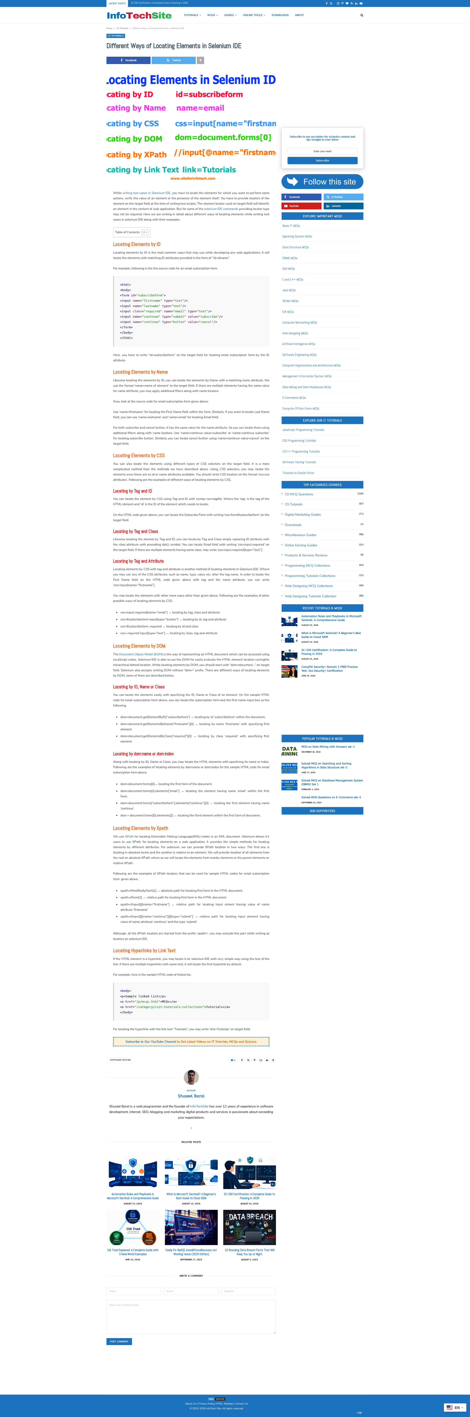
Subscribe (322, 160)
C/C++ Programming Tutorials (301, 451)
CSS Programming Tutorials (299, 440)
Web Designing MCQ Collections (309, 586)
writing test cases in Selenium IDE (146, 193)
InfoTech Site (213, 1408)
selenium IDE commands (221, 209)
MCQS (211, 15)
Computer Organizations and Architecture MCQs (311, 365)
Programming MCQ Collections (307, 565)
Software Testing (120, 1060)
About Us (190, 1403)
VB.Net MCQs (290, 301)
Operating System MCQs (297, 236)
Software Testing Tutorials (299, 462)
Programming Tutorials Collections (310, 576)
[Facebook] (88, 204)
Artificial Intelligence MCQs (298, 344)
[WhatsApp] (88, 288)
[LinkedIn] (88, 241)
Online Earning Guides (301, 545)
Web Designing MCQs (295, 333)
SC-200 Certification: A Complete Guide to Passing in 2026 (249, 1196)
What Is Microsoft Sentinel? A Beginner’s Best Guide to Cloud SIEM (191, 1196)
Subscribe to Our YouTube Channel (151, 1042)
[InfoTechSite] (139, 15)
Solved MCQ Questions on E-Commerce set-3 (331, 797)
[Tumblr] (88, 250)
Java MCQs (289, 290)
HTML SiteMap (224, 1403)
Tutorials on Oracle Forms (298, 473)
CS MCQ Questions (299, 494)
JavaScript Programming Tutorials (303, 430)
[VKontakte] (88, 269)
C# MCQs (288, 312)
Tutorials (191, 15)
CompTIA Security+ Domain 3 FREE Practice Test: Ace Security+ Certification (167, 2)
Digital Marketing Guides (303, 514)
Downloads (280, 15)
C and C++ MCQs (292, 279)
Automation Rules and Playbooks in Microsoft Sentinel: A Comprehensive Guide (133, 1196)
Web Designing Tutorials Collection (310, 596)
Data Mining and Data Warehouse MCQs (306, 387)
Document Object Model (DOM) (141, 654)
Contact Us (241, 1403)
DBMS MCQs (290, 258)
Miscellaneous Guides (300, 535)
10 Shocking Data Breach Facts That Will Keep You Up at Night (249, 1252)
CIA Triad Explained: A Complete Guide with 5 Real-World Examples (132, 1252)
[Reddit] (88, 260)
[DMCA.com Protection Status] (216, 1399)
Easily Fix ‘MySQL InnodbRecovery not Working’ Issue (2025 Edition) (191, 1252)
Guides (229, 15)
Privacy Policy (206, 1403)
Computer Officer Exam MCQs (300, 408)
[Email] (88, 232)
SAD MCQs (288, 268)
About (299, 15)
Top (359, 1413)
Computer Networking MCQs (299, 322)
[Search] (361, 15)
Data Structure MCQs (295, 247)
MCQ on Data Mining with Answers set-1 (328, 746)
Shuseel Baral (191, 1096)
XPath (129, 836)
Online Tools (252, 15)
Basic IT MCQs (291, 226)
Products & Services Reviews (306, 555)
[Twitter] (88, 213)
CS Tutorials (116, 35)
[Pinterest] (88, 222)
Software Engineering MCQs (299, 355)
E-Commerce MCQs (294, 397)
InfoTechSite (199, 1106)
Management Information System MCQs (307, 376)
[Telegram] (88, 278)
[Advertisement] (322, 96)
